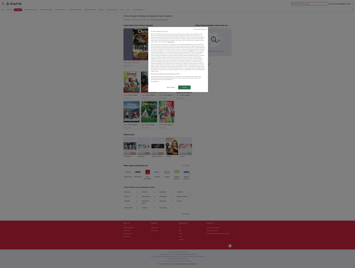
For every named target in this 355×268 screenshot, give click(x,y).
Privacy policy (170, 42)
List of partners (155, 81)
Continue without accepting (200, 29)
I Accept (184, 87)
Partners (191, 51)
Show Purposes (171, 87)
